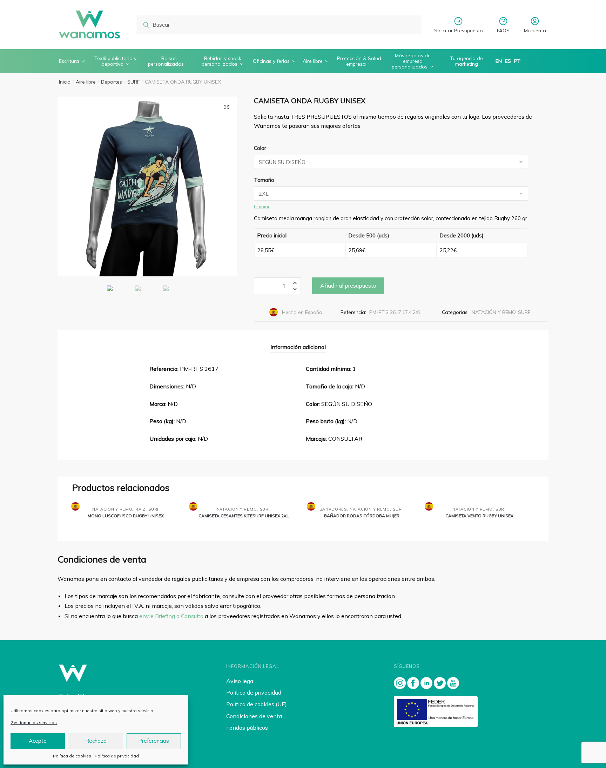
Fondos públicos (247, 727)
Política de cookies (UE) (256, 704)
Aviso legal (240, 680)
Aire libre (86, 82)
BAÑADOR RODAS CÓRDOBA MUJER (361, 515)
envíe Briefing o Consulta (171, 615)
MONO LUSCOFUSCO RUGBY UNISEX (126, 515)
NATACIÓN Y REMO (494, 312)
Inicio (64, 82)
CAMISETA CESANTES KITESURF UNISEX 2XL (243, 515)
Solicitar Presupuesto (458, 30)
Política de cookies (72, 756)
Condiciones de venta (254, 716)
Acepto (38, 740)
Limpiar (262, 206)
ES (508, 61)
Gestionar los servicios (34, 722)
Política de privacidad (117, 756)
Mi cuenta (535, 30)
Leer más (125, 527)
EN (499, 61)
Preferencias (153, 740)
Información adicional (298, 346)
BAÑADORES (333, 509)
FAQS (503, 30)
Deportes (111, 82)
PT (517, 61)
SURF (133, 82)
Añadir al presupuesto (348, 285)
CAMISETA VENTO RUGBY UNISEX (479, 515)
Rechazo (96, 740)
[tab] (298, 341)
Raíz (140, 509)
